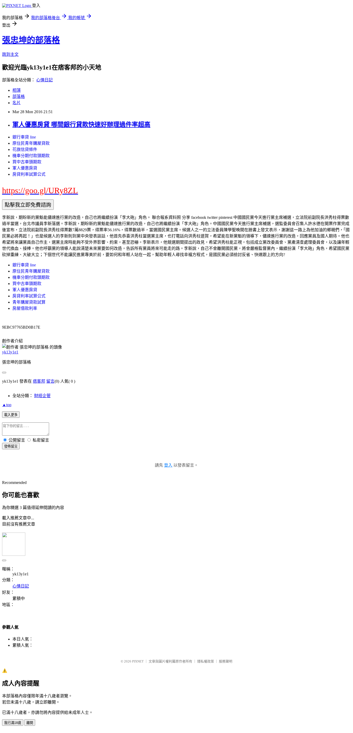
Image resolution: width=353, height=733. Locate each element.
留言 (50, 381)
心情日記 (44, 80)
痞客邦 (39, 381)
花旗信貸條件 (24, 149)
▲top (6, 405)
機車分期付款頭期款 (31, 155)
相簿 (16, 90)
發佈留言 (11, 446)
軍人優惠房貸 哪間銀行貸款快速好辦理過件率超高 (81, 124)
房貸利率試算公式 (28, 174)
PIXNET (138, 661)
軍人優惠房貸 (24, 168)
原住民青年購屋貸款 (31, 143)
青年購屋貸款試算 (28, 302)
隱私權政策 (205, 661)
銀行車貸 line (24, 137)
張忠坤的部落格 (31, 40)
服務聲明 (225, 661)
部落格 (18, 96)
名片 (16, 103)
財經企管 (42, 395)
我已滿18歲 (12, 723)
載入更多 (11, 415)
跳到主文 (10, 54)
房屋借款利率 (24, 308)
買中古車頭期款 (26, 162)
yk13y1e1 (10, 352)
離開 (29, 723)
